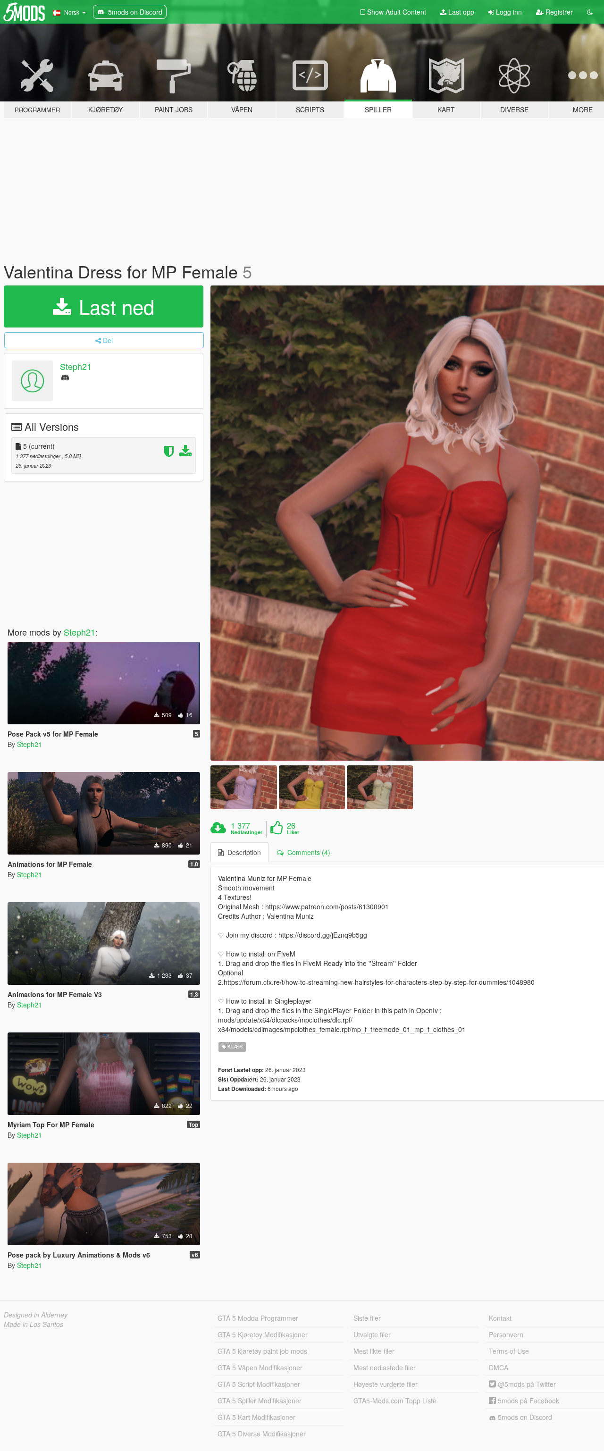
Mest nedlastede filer (384, 1367)
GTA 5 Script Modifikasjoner (259, 1384)
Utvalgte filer (372, 1334)
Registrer (558, 12)
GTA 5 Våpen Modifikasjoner (260, 1367)
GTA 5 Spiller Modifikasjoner (260, 1400)
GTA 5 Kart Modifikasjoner (256, 1417)
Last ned (113, 306)
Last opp (460, 12)
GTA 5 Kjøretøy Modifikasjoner (263, 1334)
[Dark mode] (590, 12)
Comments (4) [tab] (307, 852)
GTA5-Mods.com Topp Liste (394, 1400)
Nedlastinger (246, 832)
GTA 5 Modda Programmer (258, 1318)
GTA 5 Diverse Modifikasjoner (262, 1433)
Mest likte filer (373, 1351)
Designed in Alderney (35, 1314)
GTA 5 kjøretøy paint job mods (262, 1351)
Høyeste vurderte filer (385, 1384)
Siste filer (367, 1318)
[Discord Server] (65, 377)
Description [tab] (242, 852)
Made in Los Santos (33, 1324)
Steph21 (76, 366)
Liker (293, 832)
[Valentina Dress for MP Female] (243, 787)
